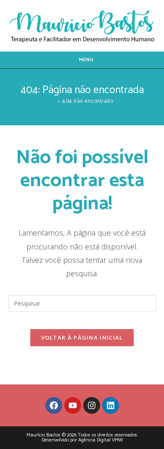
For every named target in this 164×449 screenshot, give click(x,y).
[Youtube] (72, 405)
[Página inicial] (53, 101)
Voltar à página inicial (82, 337)
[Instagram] (91, 405)
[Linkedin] (110, 405)
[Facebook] (53, 405)
